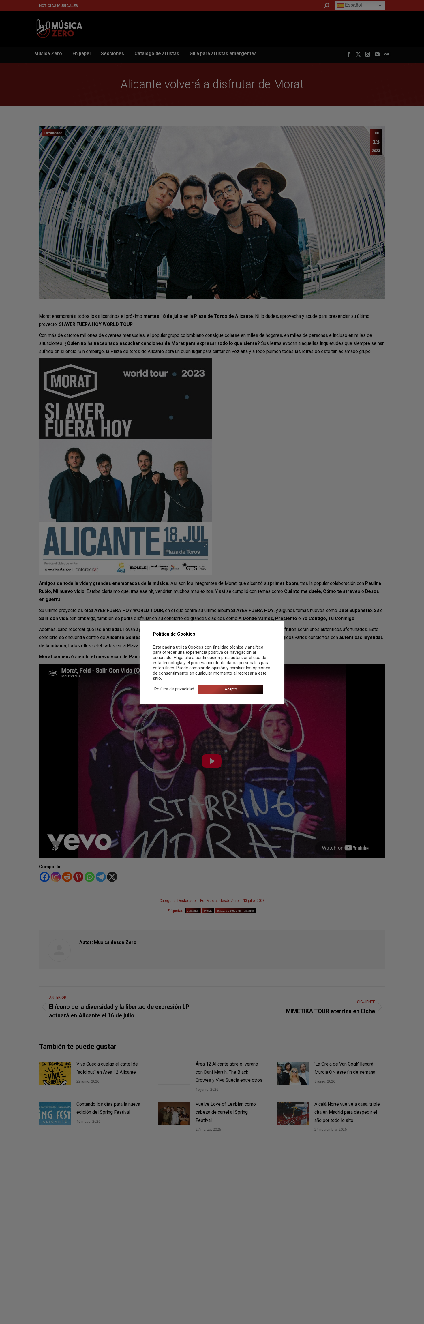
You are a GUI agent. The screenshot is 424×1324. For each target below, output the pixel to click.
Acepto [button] (231, 689)
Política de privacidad (174, 689)
